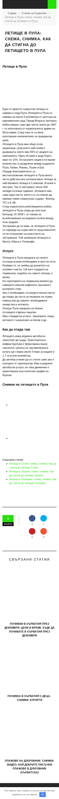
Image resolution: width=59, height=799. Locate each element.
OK (42, 794)
